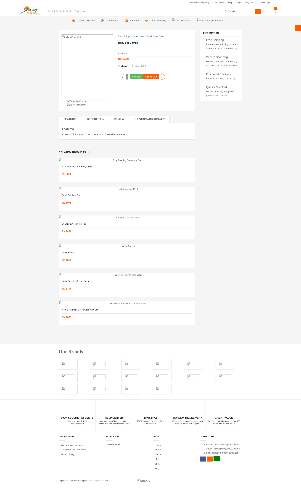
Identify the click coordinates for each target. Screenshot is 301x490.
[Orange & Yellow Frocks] (127, 217)
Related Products (72, 152)
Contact (159, 454)
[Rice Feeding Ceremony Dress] (127, 160)
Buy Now (136, 76)
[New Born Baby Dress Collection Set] (127, 303)
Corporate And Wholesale (73, 449)
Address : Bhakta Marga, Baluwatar (222, 444)
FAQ (157, 468)
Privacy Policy (67, 454)
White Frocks (68, 252)
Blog (157, 459)
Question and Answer (149, 119)
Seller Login (265, 2)
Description (95, 119)
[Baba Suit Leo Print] (127, 189)
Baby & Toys (124, 36)
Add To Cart (151, 76)
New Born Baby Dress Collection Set (80, 309)
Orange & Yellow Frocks (74, 224)
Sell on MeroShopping (199, 2)
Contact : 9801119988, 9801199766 (222, 448)
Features (70, 119)
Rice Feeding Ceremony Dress (77, 166)
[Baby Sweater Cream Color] (127, 275)
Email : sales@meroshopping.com (221, 452)
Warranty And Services (72, 445)
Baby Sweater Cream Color (75, 281)
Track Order (218, 2)
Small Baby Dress (155, 36)
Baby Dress (138, 36)
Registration (250, 2)
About (158, 449)
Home (158, 445)
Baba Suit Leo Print (71, 195)
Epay (157, 463)
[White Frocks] (127, 246)
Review (119, 119)
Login (238, 2)
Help (230, 2)
